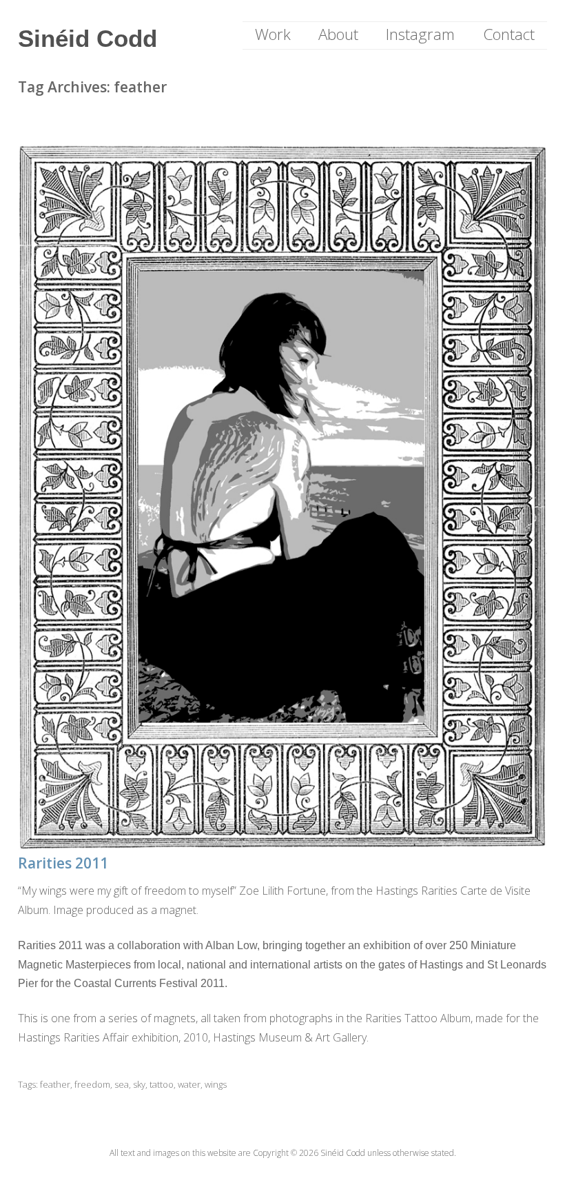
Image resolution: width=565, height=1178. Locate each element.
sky (139, 1084)
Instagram (420, 34)
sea (121, 1084)
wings (216, 1084)
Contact (509, 34)
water (189, 1084)
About (338, 34)
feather (55, 1084)
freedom (92, 1084)
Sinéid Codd (87, 38)
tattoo (162, 1084)
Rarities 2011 (63, 863)
